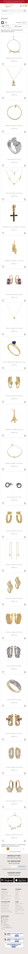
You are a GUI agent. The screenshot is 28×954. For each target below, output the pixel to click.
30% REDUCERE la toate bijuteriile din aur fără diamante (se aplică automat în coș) (13, 1)
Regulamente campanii (6, 911)
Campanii (17, 899)
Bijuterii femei (4, 890)
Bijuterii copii (4, 894)
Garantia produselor (5, 910)
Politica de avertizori (19, 913)
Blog (16, 897)
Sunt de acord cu (14, 869)
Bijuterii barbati (4, 892)
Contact (17, 895)
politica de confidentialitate (19, 869)
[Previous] (5, 848)
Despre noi (17, 890)
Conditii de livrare (5, 906)
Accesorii (3, 897)
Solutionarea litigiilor (19, 910)
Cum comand (4, 903)
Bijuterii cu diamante (6, 895)
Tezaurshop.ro (4, 14)
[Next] (20, 848)
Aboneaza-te (22, 866)
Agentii (16, 894)
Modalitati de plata (5, 905)
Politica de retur (4, 908)
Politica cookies (18, 908)
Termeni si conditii (19, 903)
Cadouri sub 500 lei (5, 899)
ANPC (16, 911)
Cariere (16, 892)
